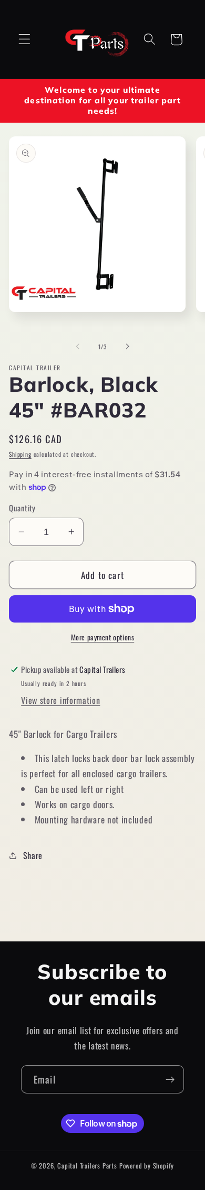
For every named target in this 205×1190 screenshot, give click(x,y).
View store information (60, 700)
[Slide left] (77, 346)
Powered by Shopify (147, 1166)
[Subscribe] (170, 1079)
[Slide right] (127, 346)
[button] (24, 39)
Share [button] (33, 855)
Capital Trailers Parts (87, 1166)
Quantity (22, 507)
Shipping (20, 453)
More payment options (103, 637)
